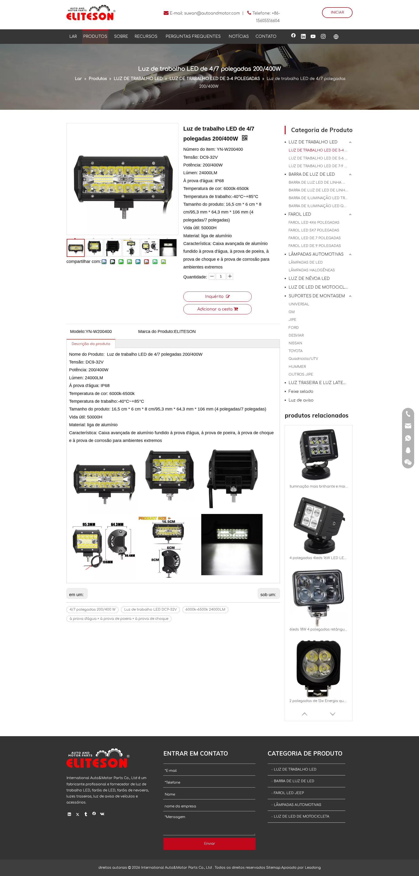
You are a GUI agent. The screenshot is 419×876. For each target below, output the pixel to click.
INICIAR (337, 12)
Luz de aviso (301, 400)
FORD (294, 328)
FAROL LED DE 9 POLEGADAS (315, 246)
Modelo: (78, 331)
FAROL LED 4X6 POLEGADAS (314, 222)
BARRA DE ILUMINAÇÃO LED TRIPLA (321, 198)
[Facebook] (293, 37)
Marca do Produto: (156, 331)
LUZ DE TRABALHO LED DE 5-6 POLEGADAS (321, 158)
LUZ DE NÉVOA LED (309, 278)
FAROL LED (300, 214)
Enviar (209, 843)
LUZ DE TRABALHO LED (313, 142)
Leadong (313, 867)
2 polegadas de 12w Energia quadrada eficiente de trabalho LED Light (319, 629)
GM (292, 312)
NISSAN (295, 343)
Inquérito (214, 296)
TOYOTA (296, 351)
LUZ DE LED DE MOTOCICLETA (321, 287)
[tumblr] (86, 815)
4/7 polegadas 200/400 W (92, 609)
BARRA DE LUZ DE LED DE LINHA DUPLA (321, 190)
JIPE (292, 320)
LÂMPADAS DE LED (306, 262)
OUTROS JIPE (301, 374)
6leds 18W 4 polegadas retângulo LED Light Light (319, 558)
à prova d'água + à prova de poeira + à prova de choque (119, 619)
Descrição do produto (91, 344)
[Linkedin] (303, 37)
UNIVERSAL (299, 304)
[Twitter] (78, 815)
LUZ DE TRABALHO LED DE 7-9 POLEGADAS (321, 166)
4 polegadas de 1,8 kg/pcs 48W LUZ (319, 701)
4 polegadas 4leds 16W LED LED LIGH (319, 486)
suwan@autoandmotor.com (212, 13)
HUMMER (297, 367)
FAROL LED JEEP (289, 793)
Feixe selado (301, 391)
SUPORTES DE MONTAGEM (317, 296)
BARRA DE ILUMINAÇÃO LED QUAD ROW (321, 206)
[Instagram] (323, 37)
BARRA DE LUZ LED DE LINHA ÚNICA (321, 182)
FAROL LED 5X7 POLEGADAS (314, 230)
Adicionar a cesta (215, 309)
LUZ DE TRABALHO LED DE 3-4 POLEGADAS (321, 150)
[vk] (102, 815)
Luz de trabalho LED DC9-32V (150, 609)
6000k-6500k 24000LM (205, 609)
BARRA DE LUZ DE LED (312, 174)
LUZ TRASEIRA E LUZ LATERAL (320, 383)
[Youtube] (313, 37)
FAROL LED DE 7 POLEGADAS (315, 238)
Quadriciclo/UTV (303, 359)
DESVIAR (296, 335)
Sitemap (273, 867)
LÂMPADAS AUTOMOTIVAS (316, 254)
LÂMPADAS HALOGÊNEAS (312, 270)
